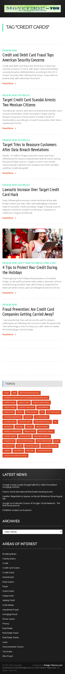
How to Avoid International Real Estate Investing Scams (28, 491)
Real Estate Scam (44, 441)
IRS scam (19, 427)
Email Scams (50, 262)
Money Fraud (42, 427)
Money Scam (30, 431)
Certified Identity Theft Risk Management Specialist (25, 398)
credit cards (9, 407)
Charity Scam (9, 402)
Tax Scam (29, 451)
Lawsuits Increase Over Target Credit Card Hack (31, 192)
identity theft (25, 422)
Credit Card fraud (41, 402)
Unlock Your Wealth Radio (15, 456)
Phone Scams (9, 619)
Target (7, 451)
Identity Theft (9, 600)
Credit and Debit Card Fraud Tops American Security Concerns (28, 57)
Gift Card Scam (53, 412)
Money (29, 427)
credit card (24, 402)
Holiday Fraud (41, 417)
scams (19, 446)
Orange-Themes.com (53, 665)
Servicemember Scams (13, 646)
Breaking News (10, 50)
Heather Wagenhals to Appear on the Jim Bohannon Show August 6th (32, 497)
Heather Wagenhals (12, 417)
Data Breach (24, 95)
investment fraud (42, 422)
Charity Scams (9, 558)
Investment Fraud (10, 609)
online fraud (10, 436)
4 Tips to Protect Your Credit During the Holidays (30, 270)
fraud (5, 586)
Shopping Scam (32, 446)
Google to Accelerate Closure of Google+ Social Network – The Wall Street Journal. (31, 504)
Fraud (20, 412)
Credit (5, 563)
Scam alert (8, 446)
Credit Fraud (24, 262)
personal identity (41, 436)
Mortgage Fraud (46, 431)
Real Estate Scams (11, 637)
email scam (8, 412)
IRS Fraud (8, 427)
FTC (42, 412)
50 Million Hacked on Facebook (17, 510)
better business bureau (29, 393)
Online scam (25, 436)
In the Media (8, 605)
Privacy (6, 623)
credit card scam (26, 407)
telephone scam (44, 451)
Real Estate (7, 628)
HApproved (8, 595)
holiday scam (9, 422)
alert (6, 393)
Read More (8, 83)
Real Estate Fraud (10, 633)
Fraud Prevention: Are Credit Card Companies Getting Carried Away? (28, 311)
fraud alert (32, 412)
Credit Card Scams (11, 567)
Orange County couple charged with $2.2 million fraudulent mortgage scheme (30, 485)
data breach (43, 407)
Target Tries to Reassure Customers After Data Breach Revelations (29, 147)
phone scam (9, 441)
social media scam (49, 446)
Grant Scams (8, 591)
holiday (28, 417)
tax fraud (18, 451)
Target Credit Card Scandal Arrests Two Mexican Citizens (29, 102)
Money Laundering (12, 431)
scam (57, 441)
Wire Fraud (8, 656)
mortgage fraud (10, 614)
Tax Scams (7, 651)
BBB (14, 393)
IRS (55, 422)
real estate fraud (25, 441)
